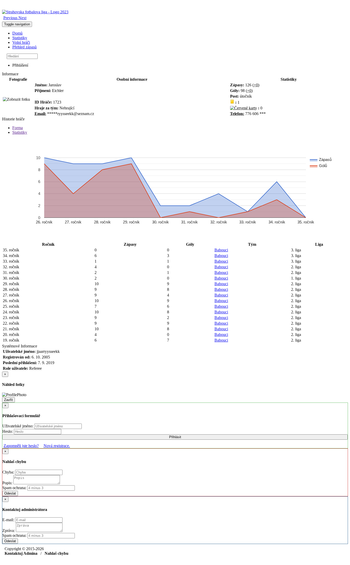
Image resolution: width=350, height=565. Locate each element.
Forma (17, 128)
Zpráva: (9, 530)
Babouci (221, 250)
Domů (17, 33)
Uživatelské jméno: (18, 426)
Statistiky (19, 38)
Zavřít (8, 400)
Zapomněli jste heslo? (21, 446)
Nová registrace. (57, 446)
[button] (10, 18)
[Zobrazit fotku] (16, 99)
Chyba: (8, 472)
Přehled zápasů (24, 47)
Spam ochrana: (14, 488)
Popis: (7, 483)
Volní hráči (21, 42)
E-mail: (8, 520)
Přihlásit (175, 437)
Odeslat (10, 493)
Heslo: (8, 431)
